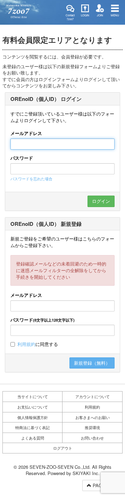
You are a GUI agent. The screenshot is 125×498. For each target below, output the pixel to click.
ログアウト (62, 448)
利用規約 (26, 344)
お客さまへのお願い (92, 417)
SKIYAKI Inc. (86, 473)
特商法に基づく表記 (32, 427)
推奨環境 (92, 427)
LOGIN (85, 15)
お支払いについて (32, 407)
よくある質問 (32, 438)
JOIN (100, 15)
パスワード (21, 158)
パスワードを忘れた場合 (31, 178)
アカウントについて (92, 396)
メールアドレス (26, 133)
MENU (115, 15)
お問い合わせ (92, 438)
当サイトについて (32, 396)
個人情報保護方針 (32, 417)
